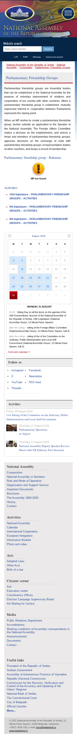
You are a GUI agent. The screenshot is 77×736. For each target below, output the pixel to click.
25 (22, 286)
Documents (14, 640)
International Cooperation (22, 531)
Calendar (12, 527)
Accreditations (16, 624)
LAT (16, 57)
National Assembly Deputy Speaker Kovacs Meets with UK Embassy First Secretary (44, 448)
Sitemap (37, 57)
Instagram (17, 370)
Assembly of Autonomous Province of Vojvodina (37, 674)
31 (13, 295)
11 (22, 269)
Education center (17, 590)
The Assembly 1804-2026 (22, 497)
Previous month (10, 235)
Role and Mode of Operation (24, 480)
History (11, 502)
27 (39, 286)
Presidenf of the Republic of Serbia (28, 666)
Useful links (15, 660)
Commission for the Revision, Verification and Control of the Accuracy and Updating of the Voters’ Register (35, 686)
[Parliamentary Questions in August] (11, 427)
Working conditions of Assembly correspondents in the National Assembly (38, 630)
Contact (11, 506)
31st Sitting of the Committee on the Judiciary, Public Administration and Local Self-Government (37, 417)
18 (22, 278)
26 (30, 286)
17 (13, 278)
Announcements (17, 636)
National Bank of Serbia (21, 693)
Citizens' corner (18, 581)
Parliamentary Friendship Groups (52, 67)
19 (30, 278)
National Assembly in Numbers (26, 476)
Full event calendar (18, 352)
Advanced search (54, 57)
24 (13, 286)
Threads (16, 388)
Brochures (13, 493)
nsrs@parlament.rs (46, 727)
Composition (25, 67)
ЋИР (25, 57)
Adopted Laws (15, 561)
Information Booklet (19, 540)
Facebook (35, 370)
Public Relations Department (24, 620)
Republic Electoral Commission (26, 678)
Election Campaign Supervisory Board (30, 599)
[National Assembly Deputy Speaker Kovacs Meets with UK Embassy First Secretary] (11, 444)
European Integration (20, 535)
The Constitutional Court (22, 698)
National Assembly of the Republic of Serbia (30, 64)
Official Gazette (16, 706)
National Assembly (20, 466)
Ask (9, 586)
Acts (10, 555)
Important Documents (20, 489)
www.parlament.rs (18, 730)
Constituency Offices (20, 595)
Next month (69, 235)
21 (47, 278)
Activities (14, 517)
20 (39, 278)
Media (11, 614)
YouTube (16, 382)
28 (47, 286)
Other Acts (13, 565)
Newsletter (35, 376)
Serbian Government (19, 670)
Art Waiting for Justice (20, 603)
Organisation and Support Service (28, 485)
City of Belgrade (17, 702)
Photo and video (17, 544)
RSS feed (35, 382)
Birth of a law (15, 569)
